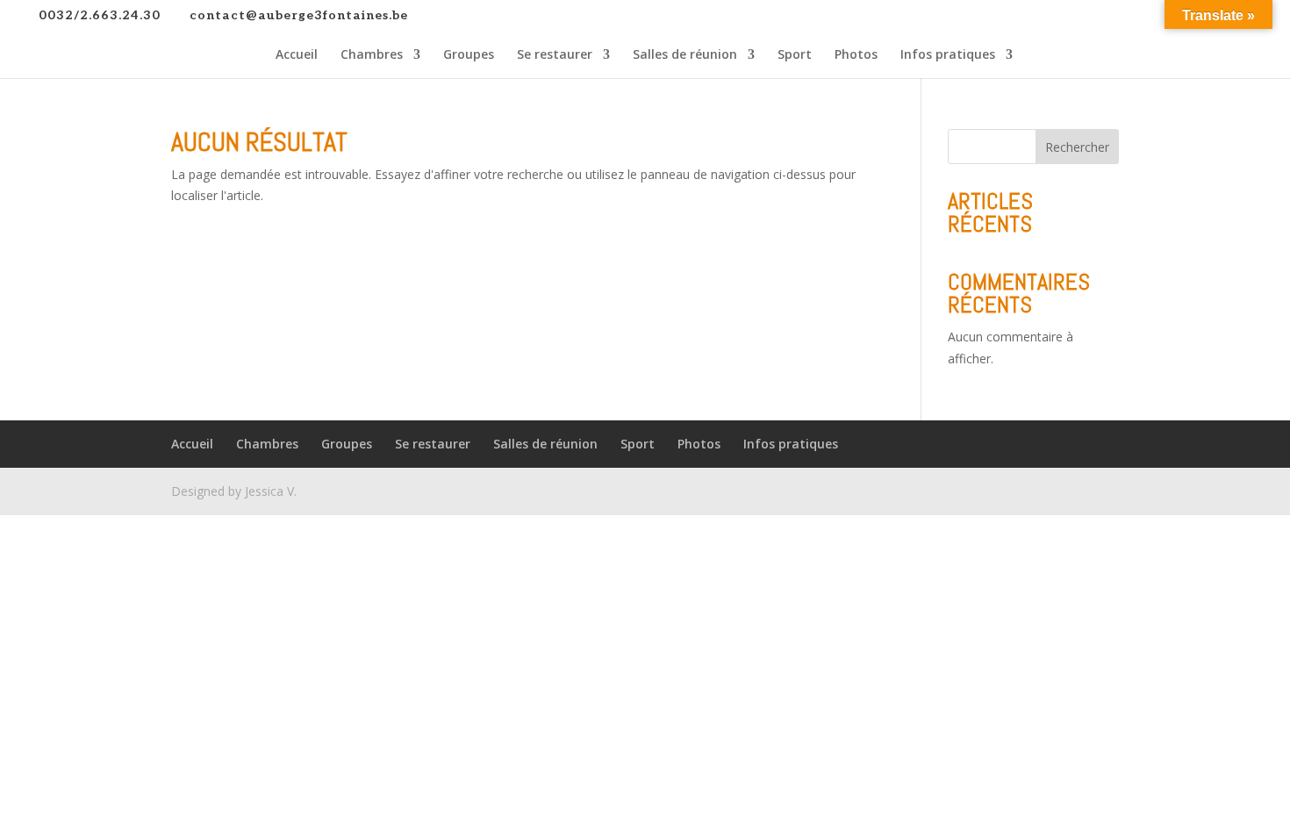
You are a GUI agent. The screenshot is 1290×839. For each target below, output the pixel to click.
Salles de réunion (685, 55)
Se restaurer (554, 55)
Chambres (371, 55)
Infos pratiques (947, 55)
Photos (856, 55)
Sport (795, 55)
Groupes (468, 55)
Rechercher (1077, 147)
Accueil (297, 55)
